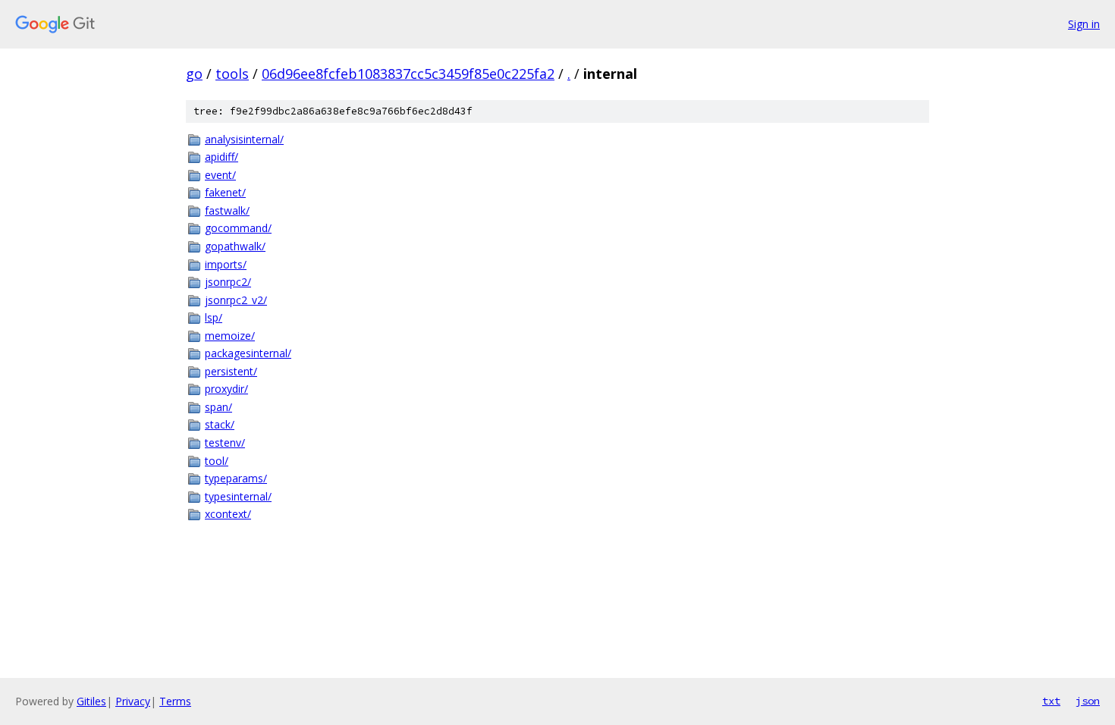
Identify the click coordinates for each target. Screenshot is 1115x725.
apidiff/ (221, 156)
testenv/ (225, 442)
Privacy (132, 701)
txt (1051, 701)
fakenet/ (225, 192)
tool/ (216, 461)
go (194, 73)
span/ (218, 407)
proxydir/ (226, 388)
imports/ (226, 264)
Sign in (1084, 24)
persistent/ (231, 371)
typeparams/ (236, 478)
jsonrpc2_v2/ (236, 300)
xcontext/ (228, 514)
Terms (175, 701)
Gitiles (91, 701)
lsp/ (213, 317)
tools (232, 73)
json (1088, 701)
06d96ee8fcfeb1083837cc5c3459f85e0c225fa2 (408, 73)
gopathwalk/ (235, 246)
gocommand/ (238, 228)
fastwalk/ (227, 210)
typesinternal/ (238, 496)
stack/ (219, 424)
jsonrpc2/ (228, 282)
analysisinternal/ (244, 139)
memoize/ (230, 335)
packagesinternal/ (248, 353)
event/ (220, 175)
